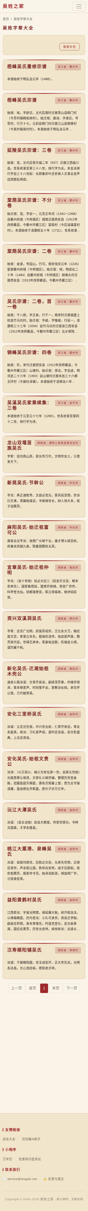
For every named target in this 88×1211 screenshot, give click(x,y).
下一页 (71, 988)
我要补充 (69, 46)
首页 (6, 19)
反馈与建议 (53, 1179)
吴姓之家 (13, 6)
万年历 (7, 1159)
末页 (55, 988)
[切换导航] (79, 6)
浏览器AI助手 (31, 1139)
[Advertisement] (44, 1069)
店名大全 (9, 1139)
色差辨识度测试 (30, 1159)
